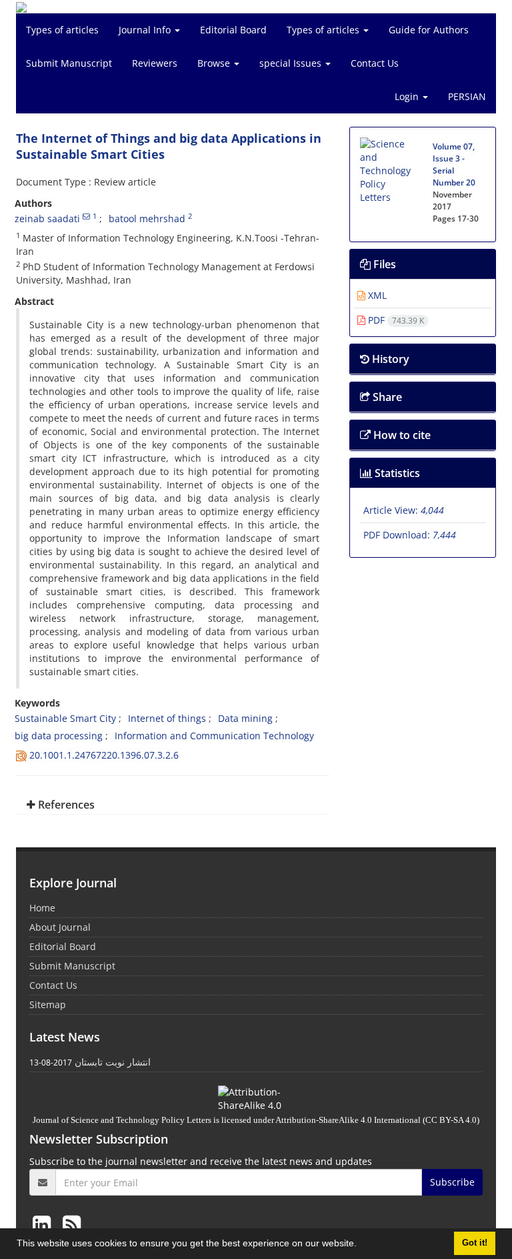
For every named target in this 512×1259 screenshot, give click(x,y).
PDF (394, 320)
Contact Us (375, 63)
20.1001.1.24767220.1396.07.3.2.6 (104, 755)
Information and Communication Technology (214, 735)
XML (376, 295)
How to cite (401, 435)
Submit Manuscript (69, 63)
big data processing (59, 735)
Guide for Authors (429, 29)
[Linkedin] (44, 1224)
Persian (467, 96)
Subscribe (452, 1182)
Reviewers (154, 63)
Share (386, 397)
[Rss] (71, 1224)
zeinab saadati (47, 218)
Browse (215, 63)
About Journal (60, 927)
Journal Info (146, 29)
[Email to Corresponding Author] (86, 216)
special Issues (291, 63)
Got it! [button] (474, 1243)
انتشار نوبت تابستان (113, 1062)
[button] (361, 1245)
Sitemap (47, 1004)
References (65, 804)
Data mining (245, 718)
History (389, 359)
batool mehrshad (147, 218)
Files (383, 264)
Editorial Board (233, 29)
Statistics (396, 473)
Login (408, 96)
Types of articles (62, 29)
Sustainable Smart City (65, 718)
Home (42, 907)
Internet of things (167, 718)
